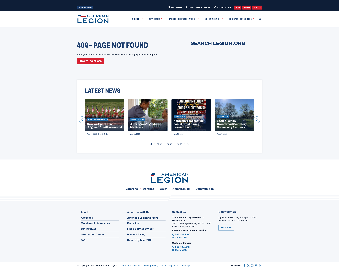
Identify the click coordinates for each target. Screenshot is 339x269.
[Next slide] (256, 119)
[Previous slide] (82, 119)
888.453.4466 (182, 234)
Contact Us (181, 237)
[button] (137, 19)
